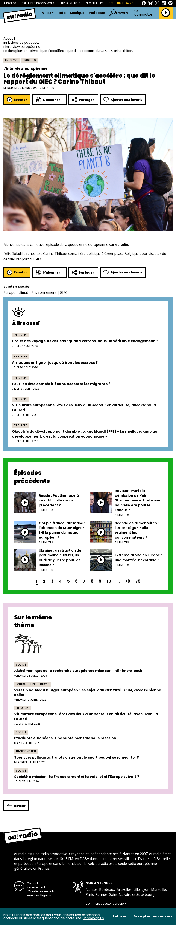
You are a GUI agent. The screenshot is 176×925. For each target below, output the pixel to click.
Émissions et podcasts (21, 42)
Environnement (44, 292)
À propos (9, 3)
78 (127, 581)
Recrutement (36, 887)
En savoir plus (93, 918)
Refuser (119, 916)
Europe (9, 292)
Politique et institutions (32, 684)
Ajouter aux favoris (127, 99)
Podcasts (97, 13)
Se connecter (143, 12)
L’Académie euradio (41, 891)
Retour (20, 806)
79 (137, 581)
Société (21, 665)
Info (62, 13)
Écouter (20, 99)
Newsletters (95, 3)
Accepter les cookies (153, 916)
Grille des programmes (37, 3)
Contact (32, 883)
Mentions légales (39, 895)
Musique (77, 13)
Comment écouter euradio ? (106, 904)
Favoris (122, 13)
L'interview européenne (21, 46)
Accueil (9, 38)
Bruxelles (29, 60)
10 (109, 581)
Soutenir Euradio (121, 3)
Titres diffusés (69, 3)
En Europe (11, 60)
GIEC (63, 292)
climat (23, 292)
